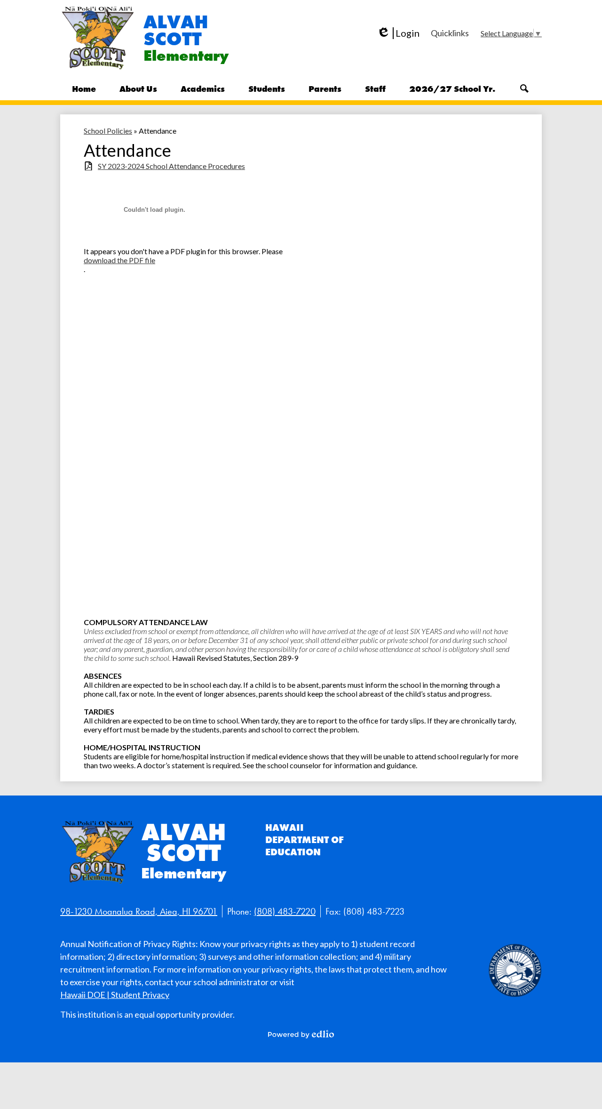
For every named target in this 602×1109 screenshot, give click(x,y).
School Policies (108, 130)
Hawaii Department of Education (304, 839)
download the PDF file (119, 260)
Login (398, 33)
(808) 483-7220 (285, 911)
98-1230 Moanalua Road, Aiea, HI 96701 (138, 911)
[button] (138, 88)
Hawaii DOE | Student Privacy (114, 994)
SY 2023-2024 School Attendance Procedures (171, 165)
